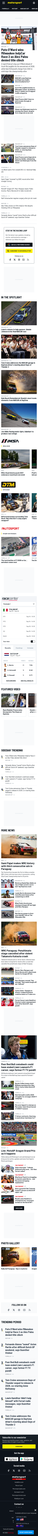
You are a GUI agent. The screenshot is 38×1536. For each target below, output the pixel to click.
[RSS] (28, 259)
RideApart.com (19, 1498)
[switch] (32, 641)
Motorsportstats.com (19, 1495)
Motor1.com (19, 1485)
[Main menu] (3, 3)
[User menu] (34, 3)
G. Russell (10, 675)
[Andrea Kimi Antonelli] (5, 670)
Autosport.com (19, 1492)
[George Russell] (5, 675)
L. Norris (10, 665)
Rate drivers (11, 680)
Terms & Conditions (9, 1529)
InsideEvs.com (19, 1482)
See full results (27, 680)
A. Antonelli (11, 670)
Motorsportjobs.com (19, 1489)
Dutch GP (14, 654)
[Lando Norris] (5, 665)
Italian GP (13, 609)
